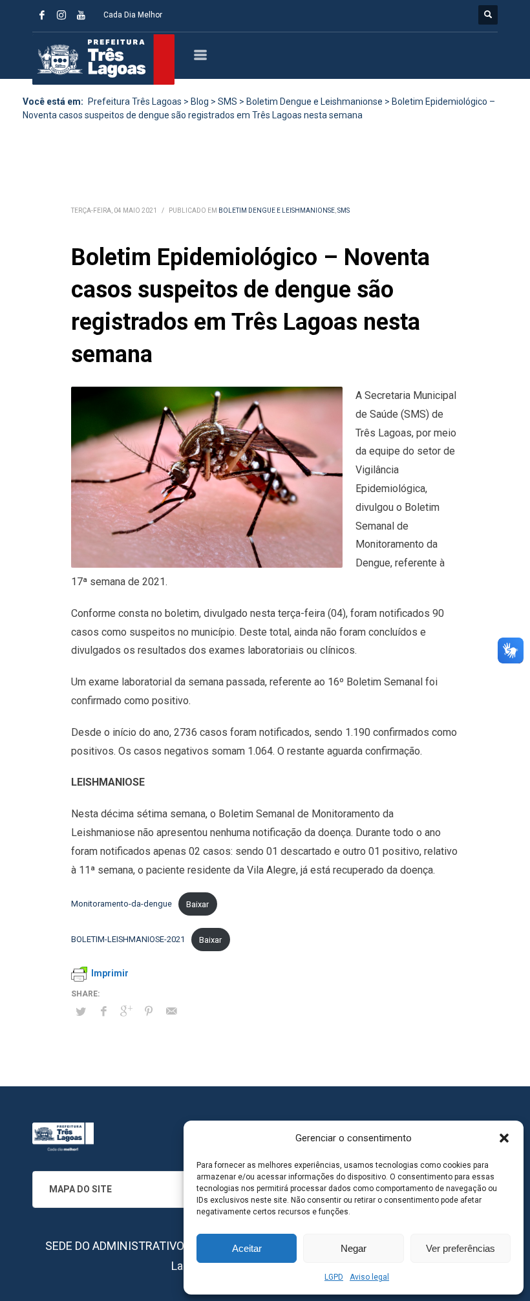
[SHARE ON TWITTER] (80, 1012)
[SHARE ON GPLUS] (126, 1011)
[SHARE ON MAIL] (171, 1011)
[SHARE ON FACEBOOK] (103, 1011)
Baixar (197, 904)
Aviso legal (369, 1277)
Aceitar (247, 1248)
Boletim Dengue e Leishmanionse (276, 210)
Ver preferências (460, 1248)
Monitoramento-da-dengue (121, 904)
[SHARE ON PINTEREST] (148, 1011)
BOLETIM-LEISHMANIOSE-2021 (128, 940)
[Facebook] (42, 15)
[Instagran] (61, 15)
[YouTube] (80, 15)
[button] (504, 1138)
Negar (353, 1248)
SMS (343, 210)
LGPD (333, 1277)
